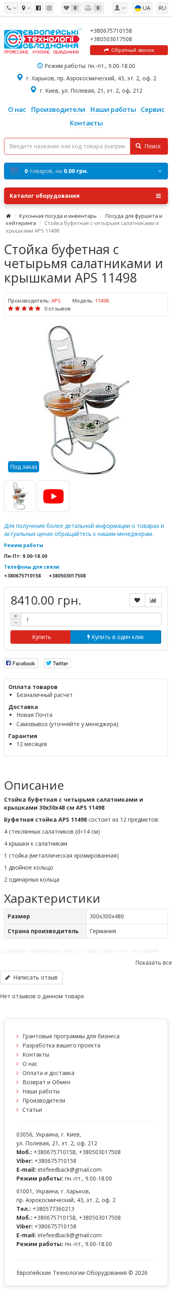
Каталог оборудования (45, 195)
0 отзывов (57, 308)
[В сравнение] (153, 600)
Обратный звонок (131, 50)
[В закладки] (137, 600)
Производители (43, 1100)
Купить (40, 637)
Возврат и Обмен (46, 1082)
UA (145, 8)
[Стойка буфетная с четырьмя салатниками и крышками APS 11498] (86, 400)
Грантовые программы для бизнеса (71, 1036)
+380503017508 (111, 39)
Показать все (153, 962)
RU (162, 8)
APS (56, 300)
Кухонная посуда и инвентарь (58, 215)
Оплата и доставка (48, 1073)
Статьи (32, 1109)
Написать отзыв (34, 977)
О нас (30, 1063)
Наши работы (41, 1091)
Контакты (35, 1054)
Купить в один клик (117, 637)
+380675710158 (111, 30)
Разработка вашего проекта (61, 1045)
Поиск (151, 146)
